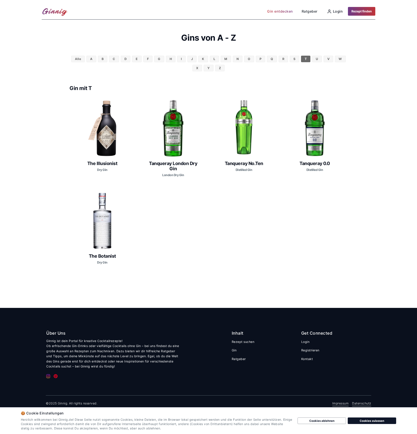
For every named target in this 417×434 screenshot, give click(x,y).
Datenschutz (361, 403)
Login (305, 342)
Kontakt (307, 359)
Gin (234, 350)
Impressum (340, 403)
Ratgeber (239, 359)
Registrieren (310, 350)
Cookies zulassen (372, 420)
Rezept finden (361, 11)
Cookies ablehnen (321, 420)
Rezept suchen (243, 342)
